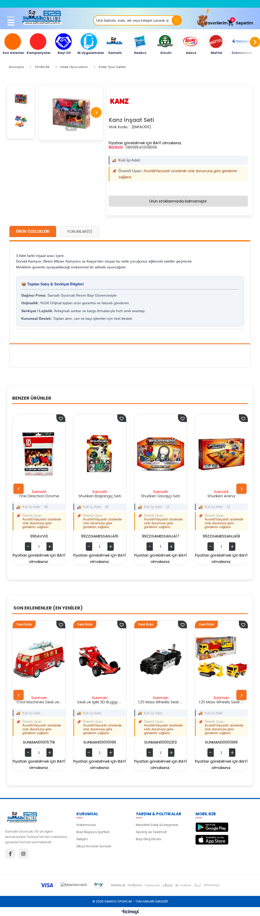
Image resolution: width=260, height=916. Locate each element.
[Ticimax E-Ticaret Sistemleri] (130, 912)
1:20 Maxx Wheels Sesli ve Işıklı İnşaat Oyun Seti (166, 702)
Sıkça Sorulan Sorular (93, 846)
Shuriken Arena (167, 496)
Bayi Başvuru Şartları (93, 832)
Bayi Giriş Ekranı (148, 839)
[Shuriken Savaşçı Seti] (106, 453)
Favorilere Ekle (67, 418)
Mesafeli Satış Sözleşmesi (157, 824)
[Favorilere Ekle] (66, 624)
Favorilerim (216, 23)
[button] (70, 128)
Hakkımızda (86, 824)
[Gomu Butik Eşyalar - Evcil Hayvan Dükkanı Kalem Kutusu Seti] (228, 453)
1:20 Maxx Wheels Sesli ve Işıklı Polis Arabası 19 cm (105, 702)
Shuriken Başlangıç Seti (45, 496)
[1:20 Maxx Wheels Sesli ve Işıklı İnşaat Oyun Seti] (166, 660)
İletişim (82, 839)
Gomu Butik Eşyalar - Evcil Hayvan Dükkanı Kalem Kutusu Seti (228, 496)
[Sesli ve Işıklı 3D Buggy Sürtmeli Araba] (45, 660)
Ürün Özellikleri (33, 231)
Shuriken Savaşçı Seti (106, 496)
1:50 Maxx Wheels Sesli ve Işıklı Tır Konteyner (227, 702)
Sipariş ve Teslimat (151, 832)
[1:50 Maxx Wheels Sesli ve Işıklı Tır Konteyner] (227, 660)
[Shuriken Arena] (167, 453)
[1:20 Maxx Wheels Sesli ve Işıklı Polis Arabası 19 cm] (105, 660)
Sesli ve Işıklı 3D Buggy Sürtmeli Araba (45, 702)
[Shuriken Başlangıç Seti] (46, 453)
